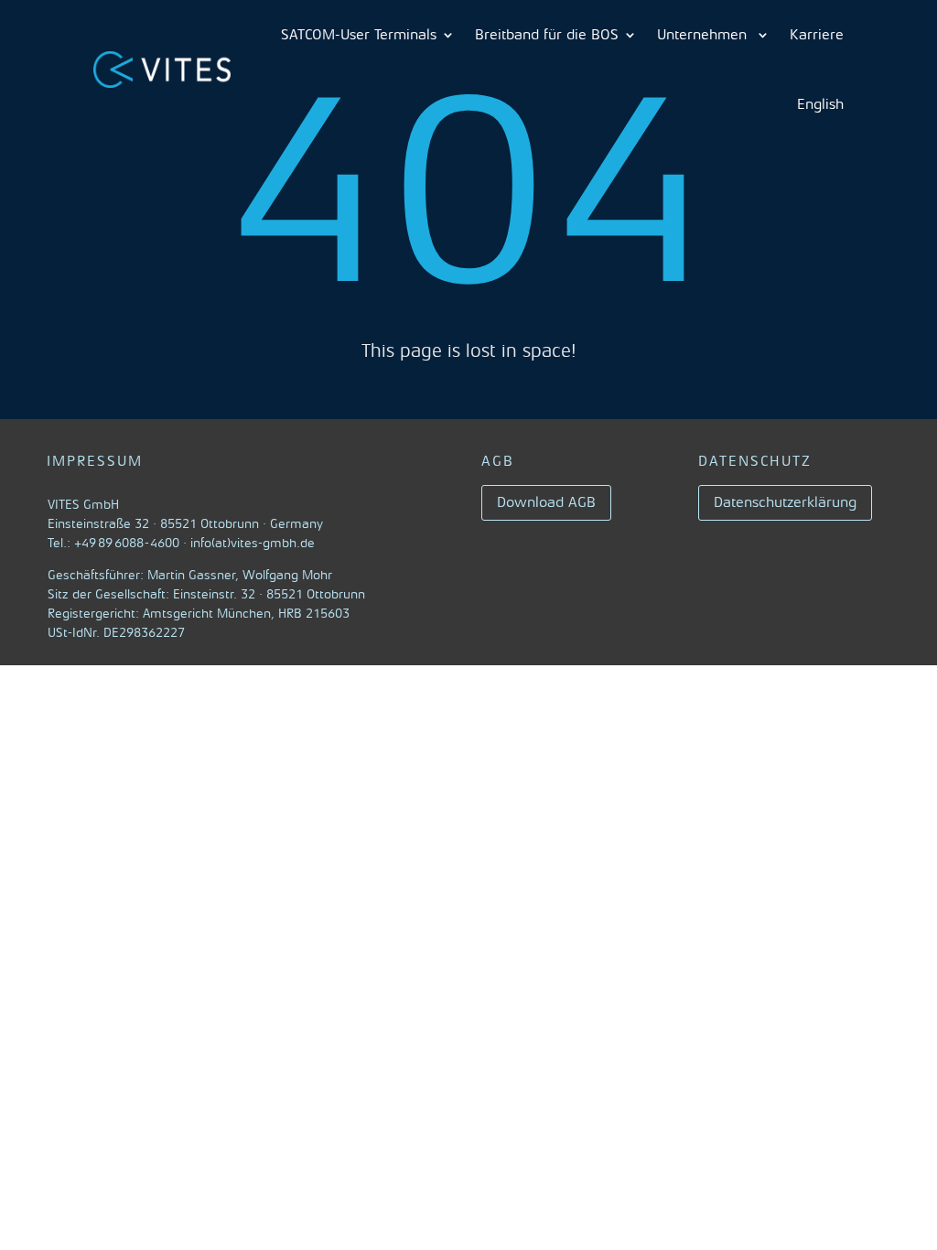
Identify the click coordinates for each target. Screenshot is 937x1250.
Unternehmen (704, 35)
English (820, 104)
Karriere (817, 35)
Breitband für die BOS (547, 35)
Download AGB (546, 502)
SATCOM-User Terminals (358, 35)
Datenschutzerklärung (785, 502)
